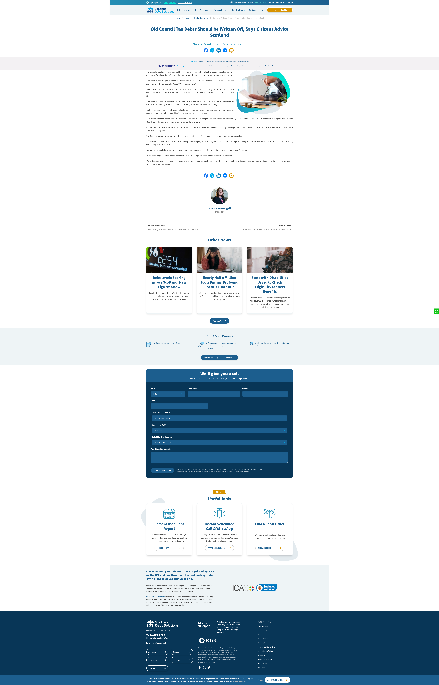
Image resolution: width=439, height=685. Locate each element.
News (187, 18)
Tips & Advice (237, 10)
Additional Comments (161, 449)
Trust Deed (262, 630)
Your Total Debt (159, 425)
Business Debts (220, 10)
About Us (261, 655)
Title (153, 388)
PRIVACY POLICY (239, 681)
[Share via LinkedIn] (218, 50)
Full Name (192, 388)
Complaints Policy (265, 651)
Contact (252, 10)
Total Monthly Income (162, 437)
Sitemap (261, 667)
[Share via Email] (231, 50)
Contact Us (262, 663)
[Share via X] (212, 50)
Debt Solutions (183, 10)
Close (260, 680)
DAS (259, 634)
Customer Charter (265, 659)
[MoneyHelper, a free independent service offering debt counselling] (166, 65)
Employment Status (161, 412)
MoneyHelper (181, 66)
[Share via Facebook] (205, 50)
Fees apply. (194, 61)
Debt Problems (201, 10)
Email (153, 400)
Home (178, 18)
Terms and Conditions (267, 647)
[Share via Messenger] (225, 50)
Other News (219, 240)
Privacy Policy (243, 472)
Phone (245, 388)
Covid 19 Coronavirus (201, 18)
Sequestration (263, 626)
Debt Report (263, 639)
